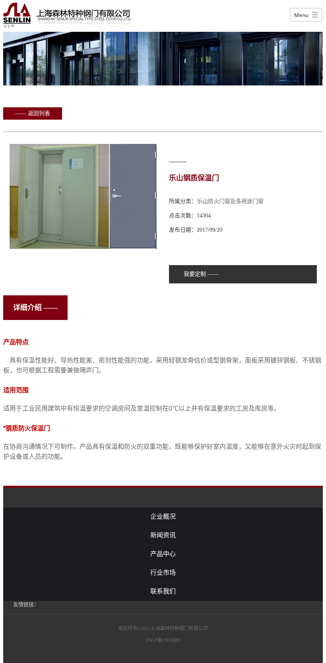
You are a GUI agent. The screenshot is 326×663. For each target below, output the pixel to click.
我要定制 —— (201, 274)
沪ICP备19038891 (163, 640)
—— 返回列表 (32, 113)
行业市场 (163, 572)
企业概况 (163, 516)
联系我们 (163, 591)
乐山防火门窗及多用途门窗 (230, 201)
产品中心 (163, 554)
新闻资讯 (163, 535)
